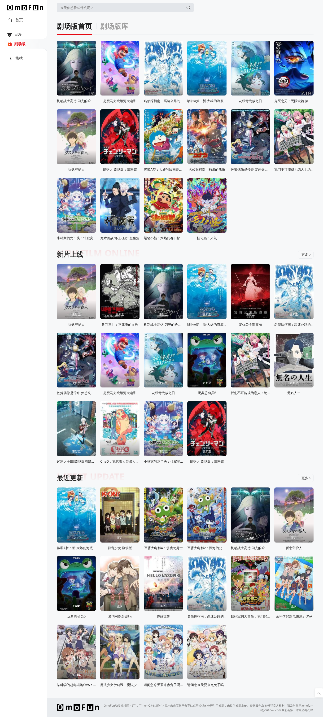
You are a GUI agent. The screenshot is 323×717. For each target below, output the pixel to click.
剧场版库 (114, 26)
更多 (304, 254)
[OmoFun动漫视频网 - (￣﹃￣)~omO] (25, 7)
